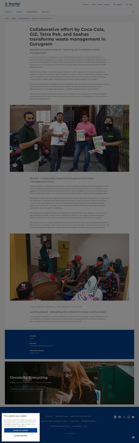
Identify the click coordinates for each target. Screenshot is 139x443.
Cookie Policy (21, 426)
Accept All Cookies (20, 430)
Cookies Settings (20, 435)
